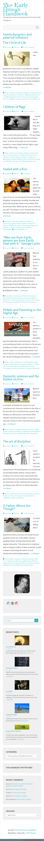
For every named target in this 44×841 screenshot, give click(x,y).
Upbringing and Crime (29, 161)
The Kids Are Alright (11, 714)
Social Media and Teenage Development (23, 302)
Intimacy (19, 226)
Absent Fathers (9, 559)
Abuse (7, 93)
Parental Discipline (32, 97)
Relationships (7, 230)
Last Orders (9, 691)
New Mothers (36, 432)
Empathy (22, 155)
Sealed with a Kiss (15, 169)
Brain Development (16, 296)
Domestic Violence (13, 155)
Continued (7, 87)
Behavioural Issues (10, 494)
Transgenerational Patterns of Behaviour (27, 99)
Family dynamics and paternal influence (23, 157)
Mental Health (16, 159)
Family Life (20, 95)
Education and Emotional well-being (27, 561)
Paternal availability (9, 99)
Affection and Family (15, 93)
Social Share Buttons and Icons (13, 840)
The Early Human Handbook (15, 9)
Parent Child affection (20, 230)
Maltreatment (29, 95)
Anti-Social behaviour (16, 362)
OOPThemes (31, 833)
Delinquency (11, 561)
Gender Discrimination (18, 300)
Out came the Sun (11, 647)
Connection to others (9, 224)
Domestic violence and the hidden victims (21, 377)
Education (25, 296)
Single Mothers (28, 565)
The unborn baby (32, 434)
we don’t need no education (13, 731)
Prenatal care (14, 434)
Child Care (29, 221)
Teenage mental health (32, 368)
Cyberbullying (28, 362)
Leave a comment (28, 47)
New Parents (22, 97)
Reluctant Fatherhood (16, 565)
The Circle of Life (14, 43)
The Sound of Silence (12, 668)
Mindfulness (14, 97)
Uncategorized (16, 161)
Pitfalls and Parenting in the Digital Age (22, 311)
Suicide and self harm (27, 159)
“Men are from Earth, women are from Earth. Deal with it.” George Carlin (21, 240)
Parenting (16, 228)
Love (10, 228)
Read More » (30, 653)
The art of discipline (16, 441)
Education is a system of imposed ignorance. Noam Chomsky (19, 785)
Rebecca (16, 47)
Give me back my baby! (19, 789)
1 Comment (27, 174)
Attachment (26, 93)
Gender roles (30, 300)
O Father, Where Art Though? (16, 507)
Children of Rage (14, 107)
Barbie (7, 296)
